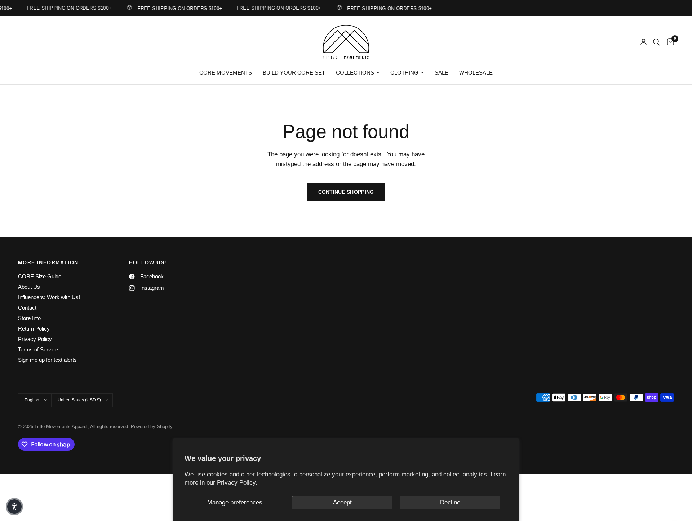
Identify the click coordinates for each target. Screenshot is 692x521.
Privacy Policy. (237, 482)
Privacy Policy (35, 339)
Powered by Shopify (152, 426)
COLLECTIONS (355, 72)
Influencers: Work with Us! (49, 297)
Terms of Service (38, 349)
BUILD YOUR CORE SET (294, 72)
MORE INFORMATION (48, 262)
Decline (450, 502)
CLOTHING (404, 72)
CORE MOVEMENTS (225, 72)
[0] (669, 42)
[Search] (656, 42)
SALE (441, 72)
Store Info (29, 318)
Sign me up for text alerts (47, 360)
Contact (27, 308)
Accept (342, 502)
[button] (14, 506)
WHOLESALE (476, 72)
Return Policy (34, 328)
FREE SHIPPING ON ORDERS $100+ (176, 8)
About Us (29, 287)
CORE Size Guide (39, 276)
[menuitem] (225, 73)
